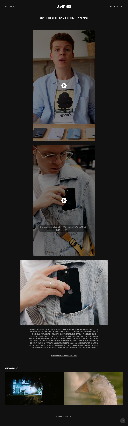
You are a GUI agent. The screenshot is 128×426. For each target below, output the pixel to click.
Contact (12, 6)
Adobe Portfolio (67, 416)
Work (6, 6)
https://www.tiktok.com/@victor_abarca (64, 356)
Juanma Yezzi (64, 6)
